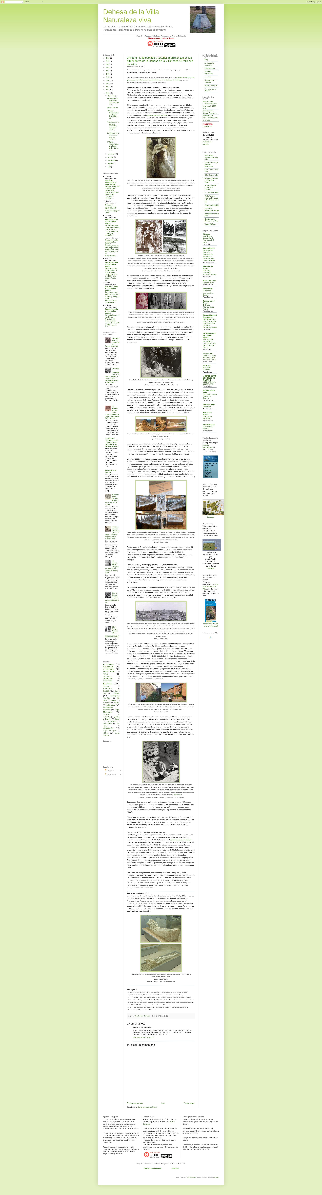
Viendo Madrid (209, 425)
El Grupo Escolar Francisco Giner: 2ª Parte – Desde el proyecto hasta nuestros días (112, 533)
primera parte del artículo (157, 115)
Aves (105, 674)
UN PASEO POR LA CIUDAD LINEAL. (209, 335)
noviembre (112, 154)
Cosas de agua (209, 404)
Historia (147, 1016)
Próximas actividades (209, 73)
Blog (206, 60)
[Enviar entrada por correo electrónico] (153, 1016)
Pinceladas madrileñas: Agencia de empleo (209, 272)
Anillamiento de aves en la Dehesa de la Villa (113, 102)
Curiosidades (108, 681)
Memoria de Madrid (211, 205)
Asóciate (208, 77)
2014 (108, 80)
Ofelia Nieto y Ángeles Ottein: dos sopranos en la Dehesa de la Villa (112, 632)
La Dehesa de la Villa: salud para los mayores (113, 136)
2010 (108, 93)
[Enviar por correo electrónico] (157, 1016)
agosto (110, 163)
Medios (116, 703)
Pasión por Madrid (207, 413)
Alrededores (139, 1016)
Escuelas (106, 686)
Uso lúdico (107, 724)
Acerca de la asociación (209, 64)
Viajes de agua (109, 731)
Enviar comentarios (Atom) (147, 1107)
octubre (111, 157)
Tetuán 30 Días (210, 224)
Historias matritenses (207, 235)
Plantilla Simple (191, 1177)
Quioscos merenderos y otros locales (110, 182)
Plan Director (207, 126)
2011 (108, 90)
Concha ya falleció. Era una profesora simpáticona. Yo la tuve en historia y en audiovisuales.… (112, 251)
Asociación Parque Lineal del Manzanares (211, 164)
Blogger (216, 1177)
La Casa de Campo (211, 193)
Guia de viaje (208, 354)
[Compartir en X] (162, 1016)
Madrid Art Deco (209, 281)
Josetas (113, 700)
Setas (117, 719)
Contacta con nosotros (209, 81)
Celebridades (108, 679)
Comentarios (111, 774)
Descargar (210, 517)
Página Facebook (211, 86)
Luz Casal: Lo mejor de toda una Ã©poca (210, 396)
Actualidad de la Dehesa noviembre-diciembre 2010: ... (113, 126)
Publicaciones (210, 68)
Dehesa (107, 683)
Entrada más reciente (135, 1103)
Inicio (163, 1103)
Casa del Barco (208, 283)
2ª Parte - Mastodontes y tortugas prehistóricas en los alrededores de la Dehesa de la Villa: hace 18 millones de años (160, 61)
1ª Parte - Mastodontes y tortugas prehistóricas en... (112, 146)
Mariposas (106, 703)
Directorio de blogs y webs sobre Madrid (211, 180)
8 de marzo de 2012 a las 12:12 (143, 1037)
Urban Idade (208, 289)
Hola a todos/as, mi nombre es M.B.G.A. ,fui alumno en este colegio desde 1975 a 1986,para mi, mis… (112, 321)
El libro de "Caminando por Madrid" (208, 307)
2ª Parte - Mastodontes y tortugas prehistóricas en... (112, 115)
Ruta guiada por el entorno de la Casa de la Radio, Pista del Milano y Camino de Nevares (210, 323)
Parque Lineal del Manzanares (210, 316)
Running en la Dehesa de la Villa (211, 220)
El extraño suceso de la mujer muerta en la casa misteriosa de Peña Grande (112, 412)
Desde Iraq (207, 406)
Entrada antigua (189, 1103)
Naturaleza (110, 705)
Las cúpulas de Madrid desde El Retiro (208, 240)
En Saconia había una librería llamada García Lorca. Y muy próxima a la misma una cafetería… (112, 230)
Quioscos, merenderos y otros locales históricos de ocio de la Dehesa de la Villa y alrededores (112, 375)
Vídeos (105, 733)
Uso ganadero (112, 721)
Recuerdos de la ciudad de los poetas (111, 221)
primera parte (177, 794)
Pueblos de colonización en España (208, 293)
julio (109, 167)
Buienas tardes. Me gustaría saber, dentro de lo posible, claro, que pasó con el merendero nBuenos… (112, 192)
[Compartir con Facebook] (164, 1016)
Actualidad (108, 667)
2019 (108, 64)
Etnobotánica (107, 688)
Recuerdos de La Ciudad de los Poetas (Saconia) (112, 342)
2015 (108, 77)
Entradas (109, 770)
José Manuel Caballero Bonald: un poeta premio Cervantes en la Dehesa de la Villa (111, 442)
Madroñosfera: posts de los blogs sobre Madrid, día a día (212, 199)
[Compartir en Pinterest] (167, 1016)
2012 (108, 87)
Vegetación (108, 728)
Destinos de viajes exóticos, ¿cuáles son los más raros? (209, 358)
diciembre (111, 96)
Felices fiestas (112, 108)
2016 (108, 74)
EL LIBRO (206, 370)
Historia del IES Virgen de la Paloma (210, 187)
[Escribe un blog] (159, 1016)
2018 (108, 67)
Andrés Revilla (109, 671)
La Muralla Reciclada (207, 367)
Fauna (106, 691)
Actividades (108, 664)
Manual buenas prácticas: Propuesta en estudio (210, 118)
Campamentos (107, 676)
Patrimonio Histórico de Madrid (212, 209)
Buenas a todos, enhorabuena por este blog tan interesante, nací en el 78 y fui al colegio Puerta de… (111, 274)
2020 (108, 61)
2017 (108, 71)
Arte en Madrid (209, 248)
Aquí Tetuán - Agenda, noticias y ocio (211, 157)
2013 (108, 83)
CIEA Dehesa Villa (211, 175)
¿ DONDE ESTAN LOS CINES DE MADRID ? (209, 378)
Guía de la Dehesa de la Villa (210, 586)
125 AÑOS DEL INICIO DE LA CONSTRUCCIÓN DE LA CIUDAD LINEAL (209, 344)
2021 (108, 58)
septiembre (112, 160)
